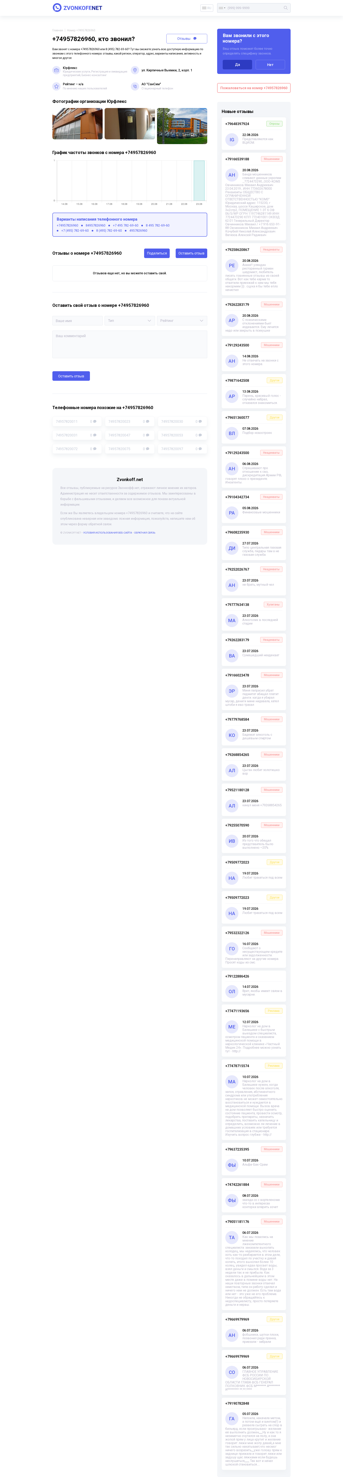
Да (237, 64)
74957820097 (179, 449)
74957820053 (179, 435)
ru (209, 8)
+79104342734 (252, 497)
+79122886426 (237, 976)
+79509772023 (252, 862)
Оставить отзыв (191, 253)
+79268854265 (252, 755)
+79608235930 (252, 532)
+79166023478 (252, 675)
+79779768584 (252, 719)
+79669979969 (252, 1319)
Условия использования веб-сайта (107, 532)
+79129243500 (252, 345)
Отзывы (184, 38)
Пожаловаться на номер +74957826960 (253, 88)
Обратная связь (144, 532)
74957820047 (126, 435)
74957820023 (126, 421)
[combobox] (221, 7)
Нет (270, 65)
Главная (57, 30)
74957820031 (74, 435)
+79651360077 (252, 417)
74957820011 (74, 421)
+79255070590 (252, 825)
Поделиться (157, 253)
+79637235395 (252, 1149)
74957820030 (179, 421)
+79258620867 (252, 250)
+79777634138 (252, 605)
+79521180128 (252, 790)
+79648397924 (252, 124)
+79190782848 (237, 1403)
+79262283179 (252, 304)
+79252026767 (252, 569)
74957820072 (74, 449)
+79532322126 (252, 933)
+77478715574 (252, 1066)
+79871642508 (252, 380)
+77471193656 (252, 1011)
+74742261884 (252, 1184)
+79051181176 (252, 1222)
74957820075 (126, 449)
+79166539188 (252, 159)
